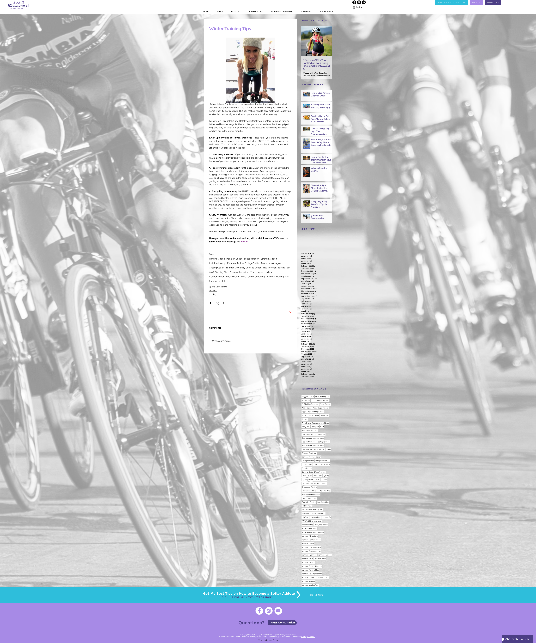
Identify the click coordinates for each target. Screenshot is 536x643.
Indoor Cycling (307, 525)
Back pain (315, 427)
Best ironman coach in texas (313, 438)
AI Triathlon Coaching (310, 404)
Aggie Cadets (325, 404)
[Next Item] (327, 41)
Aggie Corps (306, 408)
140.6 (271, 263)
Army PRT (306, 427)
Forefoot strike (323, 502)
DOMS (324, 480)
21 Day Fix (306, 400)
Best (322, 427)
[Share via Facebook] (210, 303)
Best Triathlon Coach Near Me (313, 434)
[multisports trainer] (269, 611)
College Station (308, 461)
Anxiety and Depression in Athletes (315, 423)
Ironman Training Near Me (312, 566)
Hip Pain (305, 517)
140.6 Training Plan (218, 272)
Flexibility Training (309, 502)
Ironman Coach (234, 258)
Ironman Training (308, 562)
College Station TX (322, 461)
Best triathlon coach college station (315, 442)
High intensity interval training (313, 513)
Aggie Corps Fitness (320, 408)
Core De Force (324, 464)
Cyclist (317, 480)
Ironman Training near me (312, 574)
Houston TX (326, 517)
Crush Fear (317, 476)
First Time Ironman (309, 498)
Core (315, 464)
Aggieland (324, 415)
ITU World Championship (311, 521)
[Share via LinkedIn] (224, 303)
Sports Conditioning (218, 287)
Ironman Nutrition (325, 555)
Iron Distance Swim (309, 529)
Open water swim (239, 272)
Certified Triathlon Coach (311, 457)
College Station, (308, 637)
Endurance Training (309, 487)
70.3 (252, 272)
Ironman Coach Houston (311, 547)
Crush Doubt (307, 476)
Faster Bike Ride (324, 491)
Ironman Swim (307, 559)
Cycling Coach (216, 267)
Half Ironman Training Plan (276, 267)
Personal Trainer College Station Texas (247, 263)
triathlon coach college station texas (227, 276)
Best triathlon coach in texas (313, 446)
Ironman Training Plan (278, 276)
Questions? (251, 622)
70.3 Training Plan (322, 400)
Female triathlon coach (311, 495)
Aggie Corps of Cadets (310, 415)
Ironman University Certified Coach (243, 267)
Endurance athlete (218, 281)
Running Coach (217, 258)
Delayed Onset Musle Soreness (314, 483)
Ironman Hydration (309, 555)
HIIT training (306, 506)
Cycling (212, 294)
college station (251, 258)
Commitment (307, 464)
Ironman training (308, 581)
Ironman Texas (320, 559)
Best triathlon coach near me (313, 449)
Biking (328, 449)
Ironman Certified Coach (311, 540)
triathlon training (217, 263)
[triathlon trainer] (359, 2)
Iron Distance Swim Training (313, 532)
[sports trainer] (278, 611)
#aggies (305, 397)
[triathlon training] (259, 611)
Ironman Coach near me (311, 551)
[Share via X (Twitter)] (217, 303)
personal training (256, 276)
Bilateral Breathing (309, 453)
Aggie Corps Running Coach (313, 412)
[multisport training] (354, 2)
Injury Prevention (321, 525)
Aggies (279, 263)
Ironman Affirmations (310, 536)
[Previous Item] (306, 41)
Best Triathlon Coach (310, 431)
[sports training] (364, 2)
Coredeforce (307, 468)
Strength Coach (269, 258)
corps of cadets (264, 272)
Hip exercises (315, 517)
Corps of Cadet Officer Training (313, 472)
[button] (451, 2)
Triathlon (213, 290)
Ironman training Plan (310, 585)
